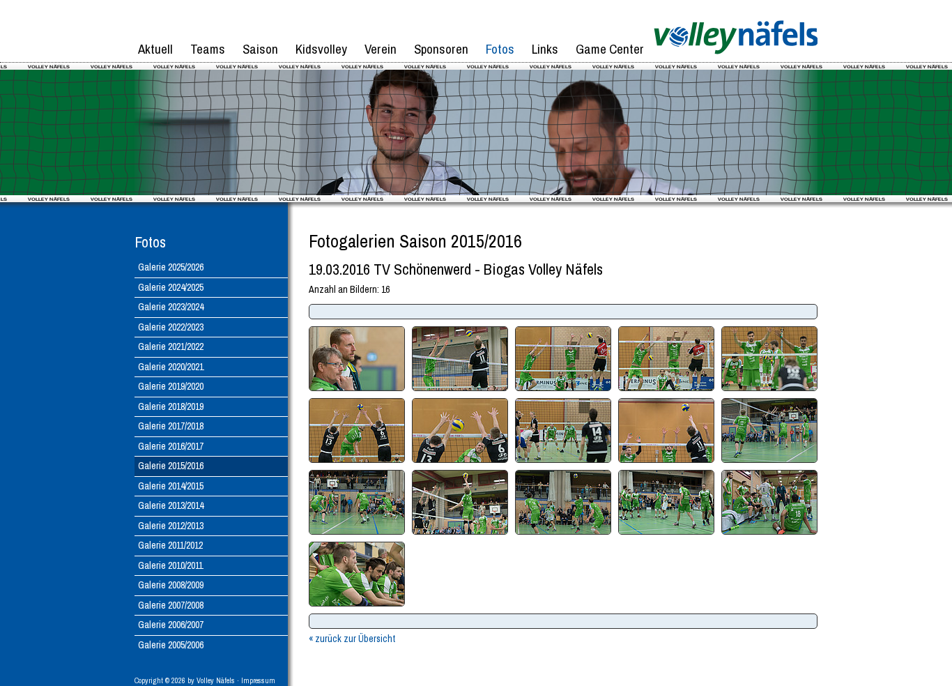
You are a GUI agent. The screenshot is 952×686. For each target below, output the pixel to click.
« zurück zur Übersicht (352, 638)
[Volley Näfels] (735, 59)
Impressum (258, 680)
